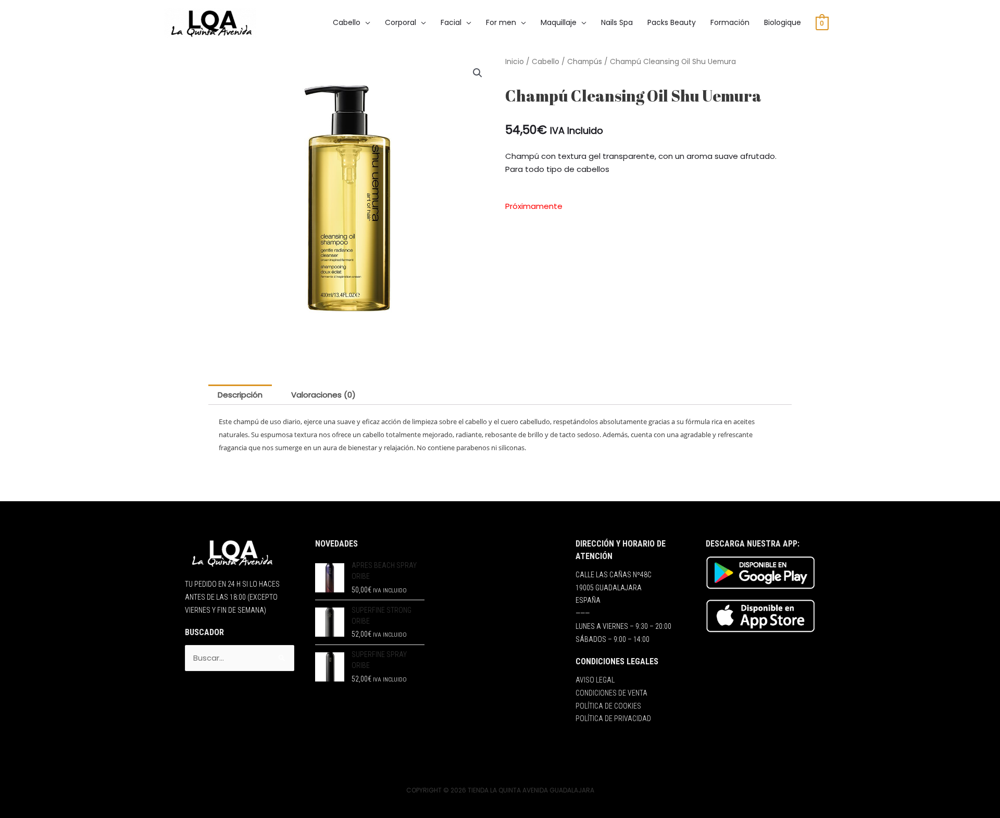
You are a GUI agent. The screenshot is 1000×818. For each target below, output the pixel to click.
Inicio (514, 62)
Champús (584, 62)
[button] (477, 73)
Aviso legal (595, 680)
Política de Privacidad (613, 718)
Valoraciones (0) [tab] (323, 394)
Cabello (545, 62)
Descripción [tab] (240, 394)
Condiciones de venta (611, 693)
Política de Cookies (608, 706)
